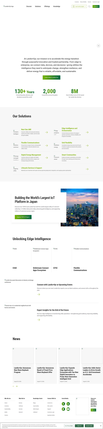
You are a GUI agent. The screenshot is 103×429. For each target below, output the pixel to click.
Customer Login (96, 1)
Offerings (47, 6)
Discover (29, 6)
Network (21, 412)
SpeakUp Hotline (51, 415)
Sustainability (7, 409)
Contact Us (96, 6)
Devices (20, 402)
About (6, 402)
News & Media (83, 1)
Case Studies (36, 405)
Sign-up (93, 410)
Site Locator (50, 405)
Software (21, 405)
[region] (51, 426)
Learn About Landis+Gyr (51, 77)
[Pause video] (98, 45)
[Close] (100, 425)
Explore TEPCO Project (23, 217)
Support (49, 409)
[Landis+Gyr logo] (9, 6)
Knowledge (56, 6)
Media (6, 412)
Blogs (34, 402)
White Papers (36, 409)
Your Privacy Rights (69, 425)
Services (20, 409)
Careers (89, 1)
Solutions (38, 6)
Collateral (35, 412)
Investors (77, 1)
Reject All (79, 425)
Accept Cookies (89, 425)
